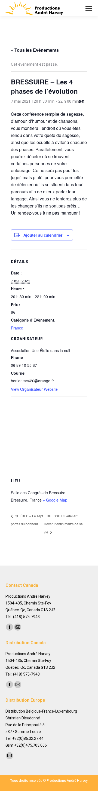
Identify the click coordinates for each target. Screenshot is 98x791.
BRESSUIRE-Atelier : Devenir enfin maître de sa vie (63, 524)
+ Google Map (55, 500)
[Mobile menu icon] (89, 8)
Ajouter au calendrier (42, 235)
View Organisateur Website (34, 389)
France (17, 328)
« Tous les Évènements (35, 50)
